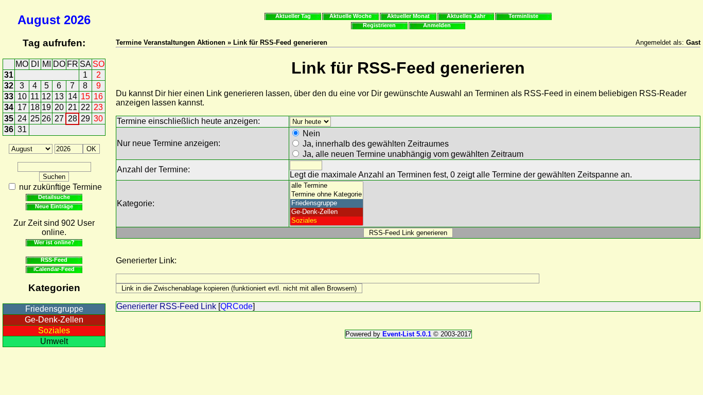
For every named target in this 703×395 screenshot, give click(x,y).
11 (34, 96)
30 (98, 118)
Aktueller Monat (408, 16)
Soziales (54, 330)
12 (46, 96)
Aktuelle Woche (350, 16)
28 (72, 118)
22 (85, 107)
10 (22, 96)
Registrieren (379, 25)
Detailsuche (54, 197)
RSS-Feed (54, 260)
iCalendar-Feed (54, 269)
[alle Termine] (326, 186)
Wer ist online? (54, 242)
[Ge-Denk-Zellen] (326, 212)
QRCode (236, 306)
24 (22, 118)
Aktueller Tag (293, 16)
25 (35, 118)
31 (8, 74)
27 (59, 118)
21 (72, 107)
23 (98, 107)
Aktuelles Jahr (466, 16)
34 (8, 107)
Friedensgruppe (54, 308)
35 (8, 118)
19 (46, 107)
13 (59, 96)
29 (85, 118)
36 (8, 129)
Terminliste (523, 16)
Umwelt (54, 341)
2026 (77, 20)
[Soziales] (326, 221)
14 (72, 96)
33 (8, 96)
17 (22, 107)
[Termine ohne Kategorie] (326, 194)
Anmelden (437, 25)
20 (59, 107)
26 (46, 118)
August (38, 20)
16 (98, 96)
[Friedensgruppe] (326, 203)
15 (85, 96)
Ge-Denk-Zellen (54, 319)
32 (8, 85)
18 (35, 107)
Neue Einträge (54, 206)
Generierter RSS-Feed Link (166, 306)
